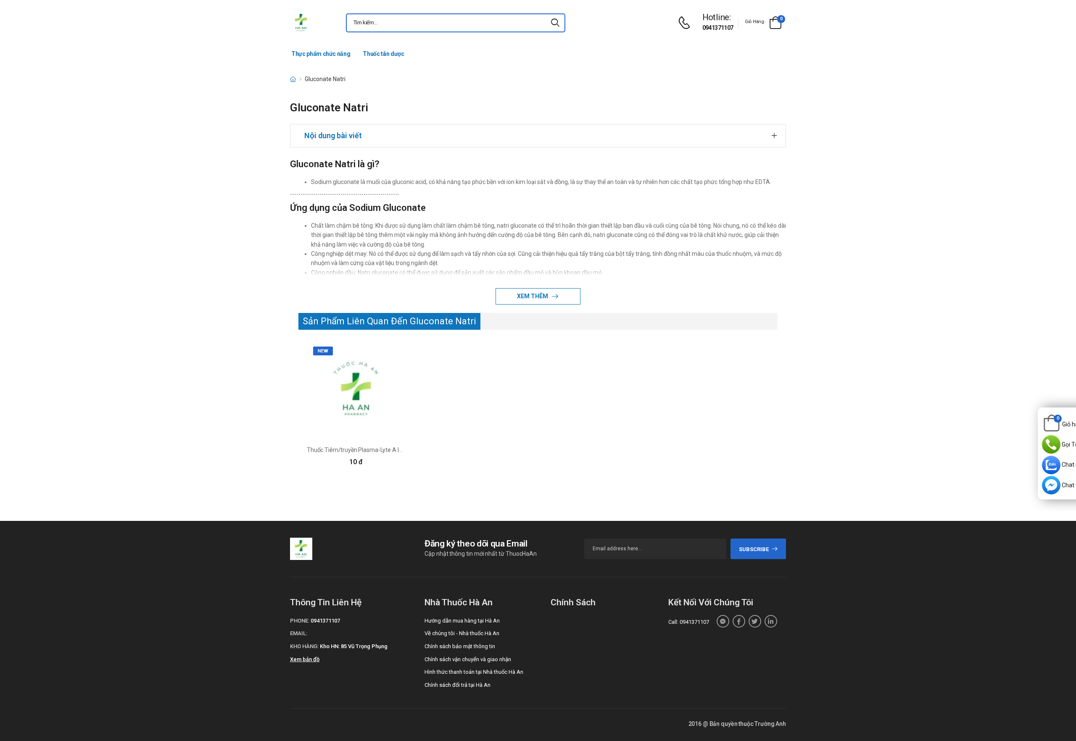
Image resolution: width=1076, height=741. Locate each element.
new (323, 351)
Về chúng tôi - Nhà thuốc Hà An (462, 633)
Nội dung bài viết (333, 135)
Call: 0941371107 (688, 622)
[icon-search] (555, 22)
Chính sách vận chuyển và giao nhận (468, 659)
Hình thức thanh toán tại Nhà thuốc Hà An (474, 672)
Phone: (299, 621)
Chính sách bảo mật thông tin (460, 646)
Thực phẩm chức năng (320, 53)
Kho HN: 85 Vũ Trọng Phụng (354, 646)
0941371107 (717, 28)
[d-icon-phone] (686, 22)
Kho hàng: (304, 646)
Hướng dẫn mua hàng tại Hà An (462, 621)
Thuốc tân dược (383, 53)
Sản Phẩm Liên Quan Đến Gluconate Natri (389, 321)
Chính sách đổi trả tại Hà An (458, 685)
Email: (298, 633)
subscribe (754, 549)
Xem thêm (533, 296)
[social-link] (723, 621)
